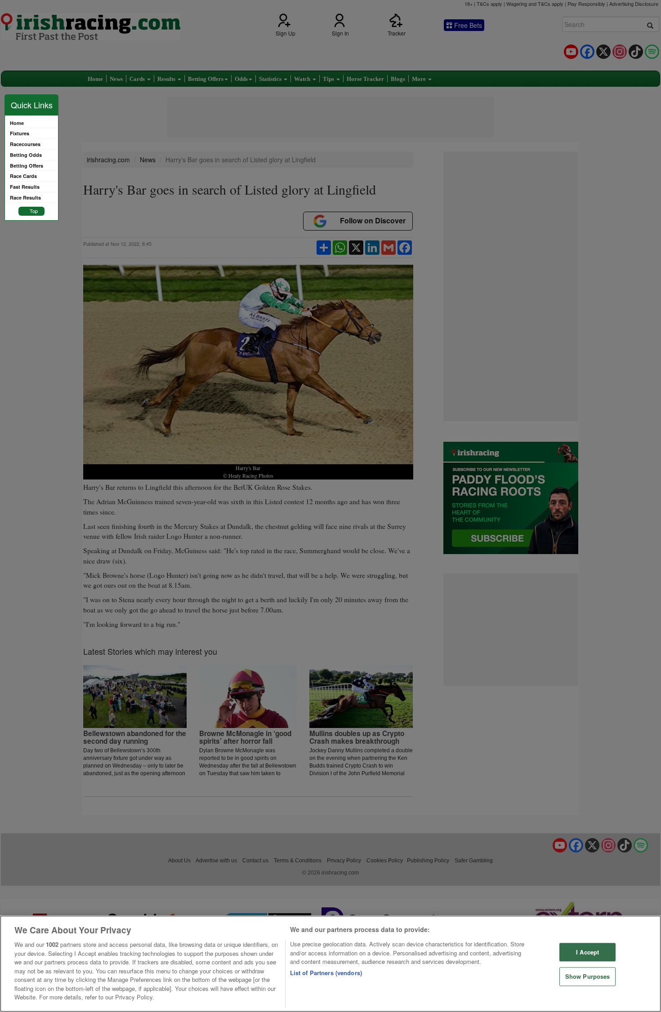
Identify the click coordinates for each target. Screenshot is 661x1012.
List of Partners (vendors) (326, 972)
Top (34, 210)
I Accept (587, 952)
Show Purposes (587, 976)
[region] (330, 963)
